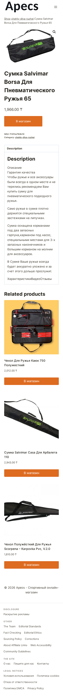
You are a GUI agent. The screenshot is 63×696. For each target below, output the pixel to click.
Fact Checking (12, 632)
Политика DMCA (14, 688)
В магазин (23, 121)
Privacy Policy (35, 688)
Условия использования (19, 675)
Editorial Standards (30, 626)
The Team (10, 626)
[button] (54, 32)
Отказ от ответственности (20, 682)
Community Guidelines (17, 651)
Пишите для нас (24, 663)
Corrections (32, 639)
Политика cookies (48, 675)
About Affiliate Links (15, 645)
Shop (7, 18)
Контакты (43, 663)
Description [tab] (14, 148)
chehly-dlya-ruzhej (22, 18)
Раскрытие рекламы (16, 614)
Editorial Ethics (33, 632)
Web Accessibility (40, 645)
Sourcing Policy (13, 639)
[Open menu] (55, 7)
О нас (7, 663)
